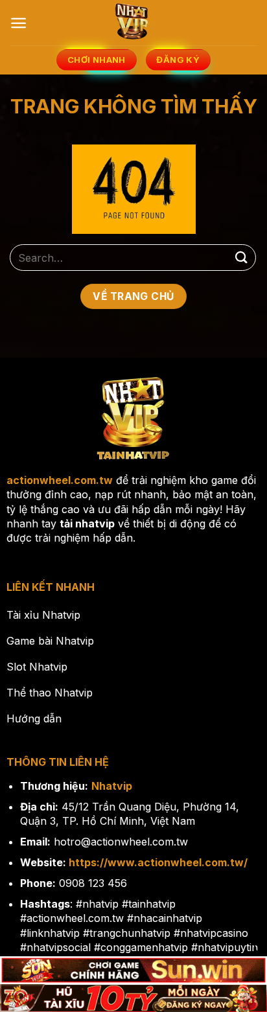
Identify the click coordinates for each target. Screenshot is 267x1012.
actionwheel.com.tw (59, 480)
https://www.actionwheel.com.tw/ (158, 862)
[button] (18, 23)
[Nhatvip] (133, 22)
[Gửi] (242, 257)
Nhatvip (111, 785)
